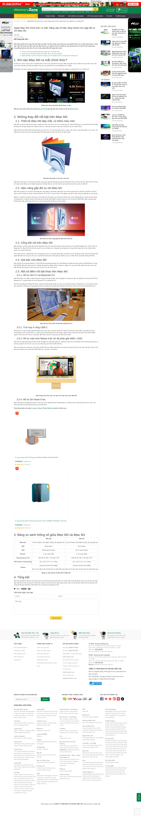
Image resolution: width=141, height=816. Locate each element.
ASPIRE (28, 730)
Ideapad (39, 723)
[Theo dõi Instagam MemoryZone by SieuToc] (114, 698)
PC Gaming (73, 12)
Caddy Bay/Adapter (87, 774)
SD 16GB (24, 784)
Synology (107, 762)
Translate (124, 1)
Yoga (55, 723)
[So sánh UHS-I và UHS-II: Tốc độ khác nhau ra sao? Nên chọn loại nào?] (105, 84)
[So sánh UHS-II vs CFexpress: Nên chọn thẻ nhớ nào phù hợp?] (105, 63)
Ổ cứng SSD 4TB (119, 750)
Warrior (61, 745)
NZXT (93, 732)
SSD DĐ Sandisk (114, 725)
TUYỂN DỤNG (120, 16)
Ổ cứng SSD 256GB (111, 744)
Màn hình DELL (95, 753)
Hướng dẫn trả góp (42, 660)
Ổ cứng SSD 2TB (110, 750)
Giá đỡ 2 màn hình (74, 759)
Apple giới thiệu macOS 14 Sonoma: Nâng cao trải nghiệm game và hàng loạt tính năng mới (50, 55)
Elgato (70, 771)
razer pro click (80, 12)
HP (37, 749)
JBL (67, 732)
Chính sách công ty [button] (45, 644)
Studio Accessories (65, 778)
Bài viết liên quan (108, 26)
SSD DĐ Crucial (109, 723)
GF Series (39, 713)
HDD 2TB (120, 768)
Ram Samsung (91, 768)
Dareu (72, 721)
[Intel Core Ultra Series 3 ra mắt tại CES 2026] (105, 108)
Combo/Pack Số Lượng (20, 792)
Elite (15, 767)
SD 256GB (27, 786)
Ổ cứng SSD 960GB (111, 748)
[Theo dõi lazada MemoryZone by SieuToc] (106, 698)
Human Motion (64, 763)
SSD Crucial (109, 755)
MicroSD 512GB (28, 782)
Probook (29, 767)
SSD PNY (116, 757)
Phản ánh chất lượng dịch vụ (71, 666)
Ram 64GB (89, 764)
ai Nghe (76, 732)
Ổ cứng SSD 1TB (121, 748)
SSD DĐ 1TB (118, 733)
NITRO (16, 732)
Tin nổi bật (105, 80)
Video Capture (63, 776)
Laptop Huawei (22, 717)
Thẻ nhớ (87, 12)
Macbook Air (40, 730)
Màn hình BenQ (91, 755)
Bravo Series (54, 711)
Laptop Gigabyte (30, 711)
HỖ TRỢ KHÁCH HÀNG (95, 16)
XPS (31, 745)
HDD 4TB (110, 770)
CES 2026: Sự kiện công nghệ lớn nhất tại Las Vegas (119, 126)
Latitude (28, 743)
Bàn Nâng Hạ (69, 750)
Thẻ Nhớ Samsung (28, 774)
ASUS (44, 755)
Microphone (78, 776)
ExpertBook (26, 759)
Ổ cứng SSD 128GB (121, 740)
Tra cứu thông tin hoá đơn (70, 663)
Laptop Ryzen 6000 (24, 725)
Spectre (20, 767)
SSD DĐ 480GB (114, 731)
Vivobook (19, 759)
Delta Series (47, 711)
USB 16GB (46, 779)
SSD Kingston (117, 752)
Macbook (50, 408)
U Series (16, 738)
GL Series (45, 713)
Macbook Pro (47, 730)
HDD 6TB (116, 770)
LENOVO (45, 749)
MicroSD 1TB (17, 784)
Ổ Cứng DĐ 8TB (110, 717)
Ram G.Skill (97, 766)
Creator (44, 717)
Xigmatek (89, 728)
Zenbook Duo (25, 751)
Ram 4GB (84, 762)
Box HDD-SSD (97, 774)
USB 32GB (52, 779)
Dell (69, 713)
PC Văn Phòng (40, 768)
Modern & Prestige (51, 715)
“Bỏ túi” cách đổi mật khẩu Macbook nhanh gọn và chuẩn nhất (40, 51)
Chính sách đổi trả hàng (43, 650)
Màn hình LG (86, 757)
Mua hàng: (70, 647)
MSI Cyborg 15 (57, 12)
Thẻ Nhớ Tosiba (18, 776)
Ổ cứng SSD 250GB (122, 742)
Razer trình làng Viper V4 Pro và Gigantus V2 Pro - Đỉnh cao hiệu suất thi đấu (119, 97)
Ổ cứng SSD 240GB (111, 742)
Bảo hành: (70, 650)
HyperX (75, 711)
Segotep (91, 730)
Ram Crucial (90, 766)
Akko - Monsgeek (64, 719)
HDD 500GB (108, 768)
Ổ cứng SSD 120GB (110, 740)
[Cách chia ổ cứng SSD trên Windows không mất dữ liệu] (105, 43)
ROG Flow (28, 757)
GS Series (43, 715)
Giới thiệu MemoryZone (20, 647)
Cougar (77, 748)
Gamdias (89, 732)
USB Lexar (55, 775)
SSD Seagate (116, 755)
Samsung (62, 732)
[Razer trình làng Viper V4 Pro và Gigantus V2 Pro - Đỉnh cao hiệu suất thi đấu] (105, 96)
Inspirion (33, 743)
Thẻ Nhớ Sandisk (18, 774)
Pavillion (26, 765)
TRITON (28, 732)
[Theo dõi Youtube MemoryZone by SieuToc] (118, 698)
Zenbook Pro (20, 753)
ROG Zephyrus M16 (19, 757)
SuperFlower (86, 739)
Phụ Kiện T (71, 732)
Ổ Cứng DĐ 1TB (114, 713)
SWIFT (15, 730)
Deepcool (94, 728)
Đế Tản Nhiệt (53, 741)
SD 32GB (30, 784)
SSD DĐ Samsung (119, 723)
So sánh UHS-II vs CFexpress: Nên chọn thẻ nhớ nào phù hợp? (119, 63)
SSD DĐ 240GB (116, 729)
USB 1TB (43, 783)
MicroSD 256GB (18, 782)
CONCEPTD (21, 730)
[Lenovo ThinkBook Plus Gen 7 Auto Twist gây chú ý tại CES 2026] (105, 116)
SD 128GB (20, 786)
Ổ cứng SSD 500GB (111, 746)
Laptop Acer (24, 713)
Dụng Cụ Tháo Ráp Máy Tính (94, 780)
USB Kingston (48, 775)
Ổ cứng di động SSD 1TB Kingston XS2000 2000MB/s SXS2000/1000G (36, 457)
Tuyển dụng (17, 660)
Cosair (84, 728)
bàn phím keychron (47, 12)
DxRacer (75, 745)
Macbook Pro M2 (41, 109)
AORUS (30, 738)
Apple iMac (52, 762)
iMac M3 (24, 588)
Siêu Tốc (97, 804)
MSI (50, 755)
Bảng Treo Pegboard (73, 761)
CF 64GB (16, 790)
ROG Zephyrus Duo (30, 755)
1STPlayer (85, 730)
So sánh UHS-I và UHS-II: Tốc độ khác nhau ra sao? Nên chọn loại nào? (119, 85)
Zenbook (19, 751)
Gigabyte (96, 717)
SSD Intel (124, 752)
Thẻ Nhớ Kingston (28, 776)
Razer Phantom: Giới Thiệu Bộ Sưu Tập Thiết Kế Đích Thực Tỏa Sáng (118, 137)
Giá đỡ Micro (63, 761)
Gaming (23, 743)
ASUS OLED (65, 12)
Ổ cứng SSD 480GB (122, 744)
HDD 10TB (108, 772)
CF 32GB (31, 788)
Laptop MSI (22, 711)
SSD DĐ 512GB (123, 731)
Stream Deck (71, 776)
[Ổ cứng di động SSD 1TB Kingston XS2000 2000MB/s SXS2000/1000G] (36, 433)
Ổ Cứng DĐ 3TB (112, 715)
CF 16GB (25, 788)
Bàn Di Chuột (74, 713)
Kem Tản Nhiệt (92, 778)
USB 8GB (39, 779)
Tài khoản (112, 9)
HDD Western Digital (117, 774)
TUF (15, 751)
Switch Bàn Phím (69, 723)
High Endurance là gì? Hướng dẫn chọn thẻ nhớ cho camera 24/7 (119, 53)
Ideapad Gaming (41, 725)
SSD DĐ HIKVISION (116, 727)
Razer (66, 711)
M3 (29, 588)
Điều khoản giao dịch (20, 653)
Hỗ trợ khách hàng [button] (71, 644)
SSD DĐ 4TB (111, 735)
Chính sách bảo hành (43, 653)
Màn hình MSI (93, 757)
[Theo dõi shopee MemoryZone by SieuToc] (110, 698)
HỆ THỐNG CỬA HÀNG (76, 16)
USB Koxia (40, 777)
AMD (86, 711)
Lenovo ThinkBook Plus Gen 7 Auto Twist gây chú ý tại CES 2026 (119, 116)
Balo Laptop (40, 743)
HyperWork (71, 748)
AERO (25, 738)
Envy (22, 765)
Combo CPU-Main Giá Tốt (44, 770)
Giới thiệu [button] (18, 644)
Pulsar (61, 713)
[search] (95, 9)
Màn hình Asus (86, 753)
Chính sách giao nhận (43, 647)
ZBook (24, 767)
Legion (48, 725)
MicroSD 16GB (24, 778)
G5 (20, 738)
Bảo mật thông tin (19, 656)
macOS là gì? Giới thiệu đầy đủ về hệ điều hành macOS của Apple (42, 53)
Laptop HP (17, 713)
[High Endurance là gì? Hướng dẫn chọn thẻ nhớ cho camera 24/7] (105, 53)
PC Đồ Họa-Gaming (50, 768)
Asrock (54, 755)
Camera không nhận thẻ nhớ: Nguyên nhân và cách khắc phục (119, 73)
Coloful (97, 722)
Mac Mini (39, 757)
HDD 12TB (115, 772)
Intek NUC (39, 755)
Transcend (116, 711)
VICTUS (31, 765)
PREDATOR (22, 732)
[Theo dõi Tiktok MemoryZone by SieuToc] (122, 698)
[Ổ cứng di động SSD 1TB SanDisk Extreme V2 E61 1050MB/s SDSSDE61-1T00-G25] (41, 493)
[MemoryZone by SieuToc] (26, 10)
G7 (22, 738)
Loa (95, 12)
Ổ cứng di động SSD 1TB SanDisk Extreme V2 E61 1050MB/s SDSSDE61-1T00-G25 (40, 521)
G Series (21, 745)
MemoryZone (74, 109)
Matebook (39, 736)
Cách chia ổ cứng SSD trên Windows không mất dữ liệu (119, 43)
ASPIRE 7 (33, 730)
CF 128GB (22, 790)
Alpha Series (40, 711)
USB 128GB (44, 781)
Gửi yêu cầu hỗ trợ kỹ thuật (70, 660)
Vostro (16, 745)
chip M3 (27, 191)
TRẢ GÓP (61, 16)
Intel (83, 711)
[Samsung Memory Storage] (70, 4)
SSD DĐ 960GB (110, 733)
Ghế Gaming (68, 752)
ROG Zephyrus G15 (19, 755)
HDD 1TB (115, 768)
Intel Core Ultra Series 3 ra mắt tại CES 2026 (119, 107)
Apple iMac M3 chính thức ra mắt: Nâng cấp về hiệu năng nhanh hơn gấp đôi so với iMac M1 (54, 29)
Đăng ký (45, 699)
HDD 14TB (121, 772)
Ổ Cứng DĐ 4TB (122, 715)
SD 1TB (20, 788)
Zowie (65, 713)
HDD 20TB (108, 774)
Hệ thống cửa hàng (19, 650)
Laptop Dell (17, 715)
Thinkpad (50, 723)
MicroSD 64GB (21, 780)
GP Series (51, 713)
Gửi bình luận (56, 618)
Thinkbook (44, 723)
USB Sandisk (40, 775)
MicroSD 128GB (30, 780)
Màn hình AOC (100, 755)
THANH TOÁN (50, 16)
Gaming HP (17, 769)
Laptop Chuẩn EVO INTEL (20, 723)
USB (92, 12)
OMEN (33, 767)
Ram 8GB (90, 762)
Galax (84, 732)
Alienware (26, 745)
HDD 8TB (122, 770)
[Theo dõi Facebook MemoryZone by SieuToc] (101, 698)
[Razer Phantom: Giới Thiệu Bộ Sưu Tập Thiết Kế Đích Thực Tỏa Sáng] (105, 137)
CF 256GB (29, 790)
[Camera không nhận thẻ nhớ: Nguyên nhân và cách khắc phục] (105, 73)
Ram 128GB (96, 764)
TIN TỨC (109, 16)
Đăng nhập (111, 11)
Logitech (62, 711)
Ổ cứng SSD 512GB (122, 746)
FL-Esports (67, 721)
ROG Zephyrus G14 (29, 753)
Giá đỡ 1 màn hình (64, 759)
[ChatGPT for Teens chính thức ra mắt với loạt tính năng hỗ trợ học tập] (105, 31)
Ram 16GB (97, 762)
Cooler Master (63, 748)
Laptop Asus (31, 713)
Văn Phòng (17, 743)
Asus (95, 730)
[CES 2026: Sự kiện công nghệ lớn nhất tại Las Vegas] (105, 127)
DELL (40, 749)
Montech (100, 730)
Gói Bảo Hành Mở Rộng (43, 741)
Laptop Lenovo (25, 715)
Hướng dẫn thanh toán (43, 656)
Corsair (71, 711)
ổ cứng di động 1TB (37, 408)
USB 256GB (51, 781)
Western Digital (109, 711)
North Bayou (72, 763)
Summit (39, 717)
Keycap (62, 723)
